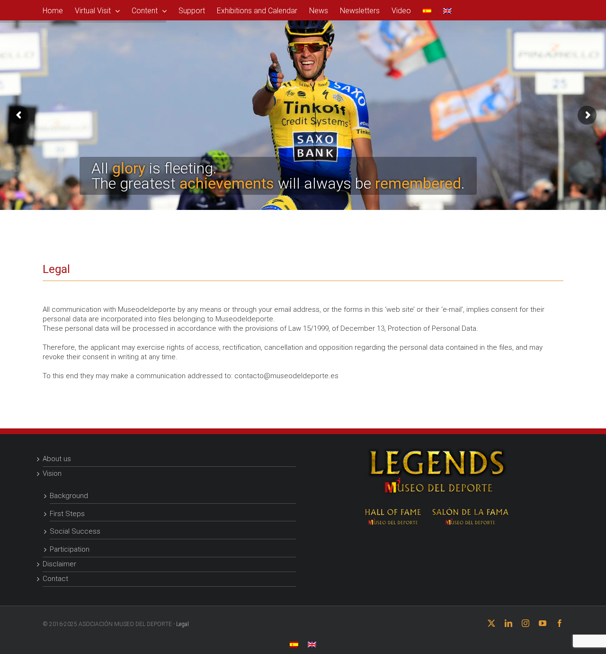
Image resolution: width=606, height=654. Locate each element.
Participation (69, 549)
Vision (52, 473)
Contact (55, 578)
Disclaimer (59, 564)
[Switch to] (427, 10)
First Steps (67, 513)
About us (57, 458)
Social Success (75, 531)
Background (69, 495)
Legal (182, 624)
